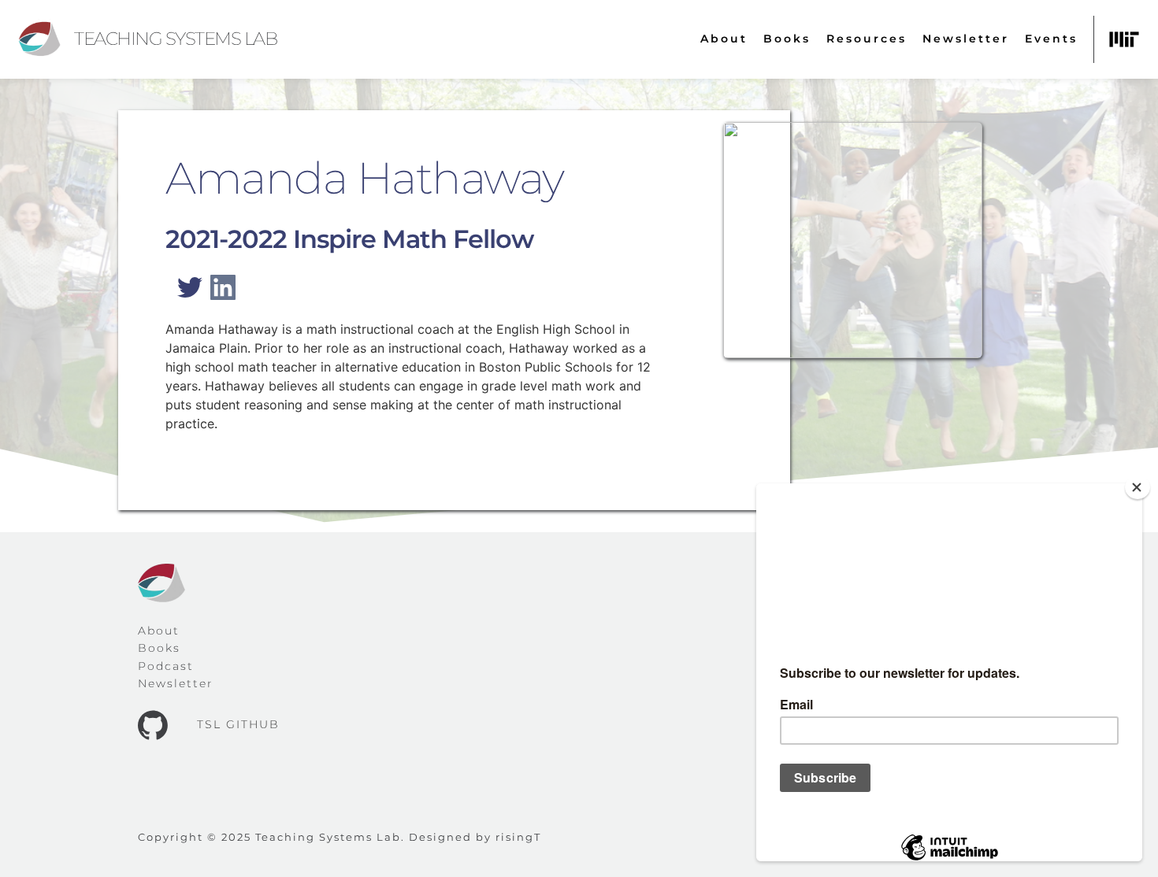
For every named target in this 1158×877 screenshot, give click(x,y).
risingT (518, 837)
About (159, 631)
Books (159, 648)
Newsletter (175, 683)
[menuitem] (724, 39)
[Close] (1137, 487)
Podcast (166, 666)
